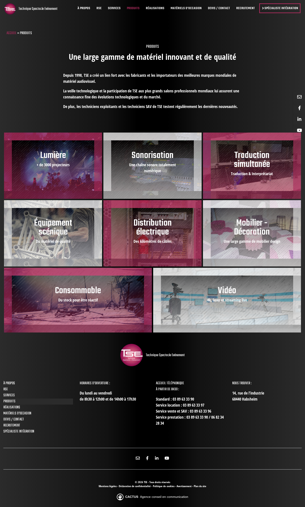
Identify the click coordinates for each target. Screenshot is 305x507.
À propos (9, 383)
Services (9, 395)
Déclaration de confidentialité (135, 486)
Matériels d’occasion (17, 413)
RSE (5, 389)
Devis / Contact (13, 419)
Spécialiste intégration (18, 431)
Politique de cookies (164, 486)
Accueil (11, 33)
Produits (9, 401)
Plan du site (200, 486)
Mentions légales (108, 486)
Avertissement (184, 486)
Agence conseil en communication (156, 497)
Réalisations (11, 407)
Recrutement (11, 425)
